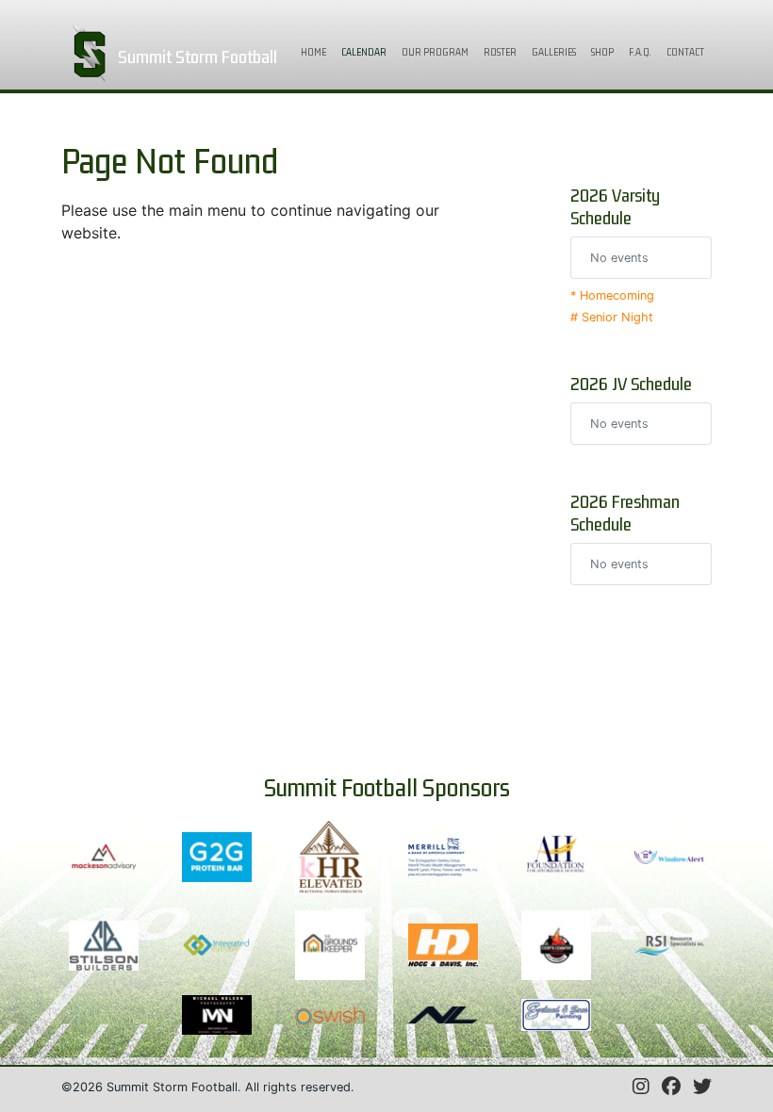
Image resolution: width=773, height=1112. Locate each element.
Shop (602, 51)
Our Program (435, 51)
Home (317, 51)
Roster (500, 51)
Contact (685, 51)
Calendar (367, 51)
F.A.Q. (640, 51)
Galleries (554, 51)
